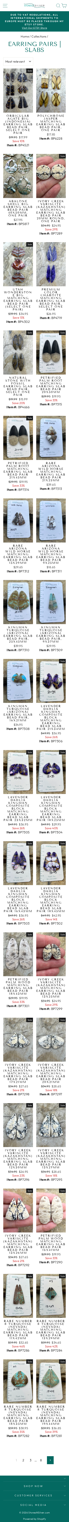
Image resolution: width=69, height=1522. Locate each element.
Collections (38, 36)
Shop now (34, 1486)
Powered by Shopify (34, 1518)
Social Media (33, 1504)
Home (25, 36)
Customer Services (34, 1495)
